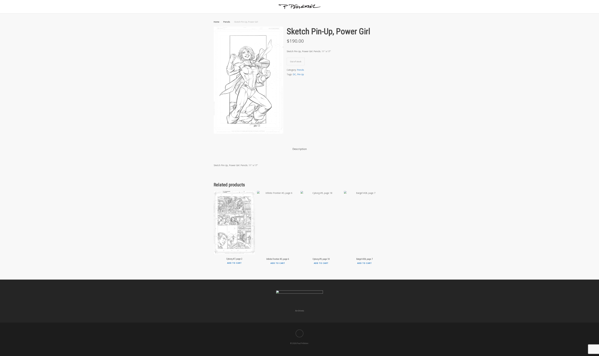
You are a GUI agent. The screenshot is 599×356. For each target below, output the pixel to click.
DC (294, 74)
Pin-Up (300, 74)
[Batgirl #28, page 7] (364, 223)
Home (216, 21)
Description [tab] (299, 149)
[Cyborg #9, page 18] (321, 223)
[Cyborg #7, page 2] (234, 223)
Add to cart (234, 263)
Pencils (226, 21)
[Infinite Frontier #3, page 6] (277, 223)
